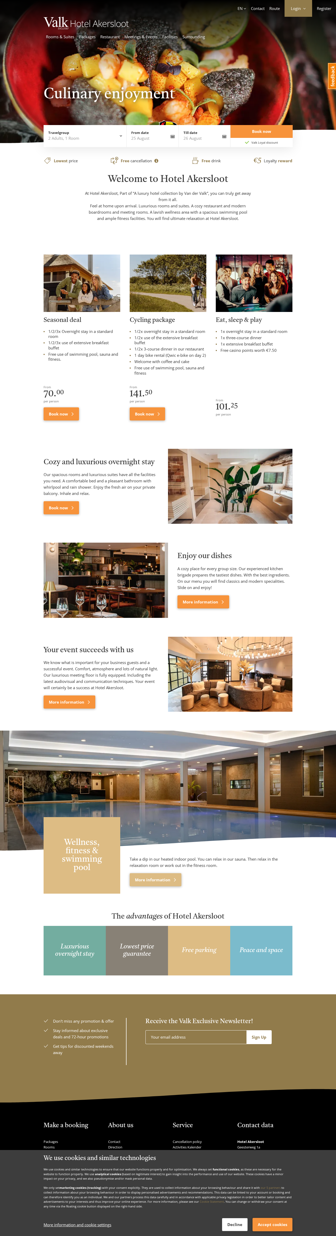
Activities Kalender (187, 1147)
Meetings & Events (141, 36)
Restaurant (110, 36)
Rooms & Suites (60, 36)
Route (274, 8)
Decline (234, 1224)
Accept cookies (272, 1224)
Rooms (49, 1147)
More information (201, 601)
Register (324, 8)
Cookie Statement (212, 1201)
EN (240, 8)
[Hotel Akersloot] (89, 27)
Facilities (170, 36)
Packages (87, 36)
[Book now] (230, 486)
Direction (115, 1147)
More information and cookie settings (77, 1224)
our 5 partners (271, 1188)
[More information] (106, 580)
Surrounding (193, 36)
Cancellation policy (187, 1141)
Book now (59, 414)
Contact (258, 8)
